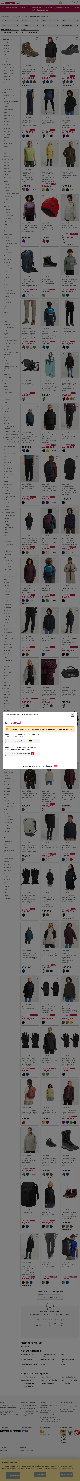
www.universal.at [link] (38, 766)
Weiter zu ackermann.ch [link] (20, 754)
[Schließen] (72, 714)
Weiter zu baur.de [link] (20, 741)
